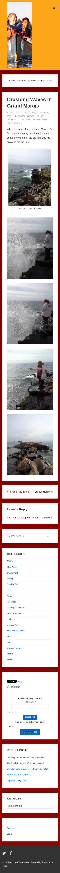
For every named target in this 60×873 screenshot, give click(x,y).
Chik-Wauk (12, 567)
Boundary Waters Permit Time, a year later (26, 757)
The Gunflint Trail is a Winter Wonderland (25, 763)
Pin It (20, 682)
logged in (26, 517)
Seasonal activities (15, 630)
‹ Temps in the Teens (18, 491)
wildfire (10, 654)
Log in (9, 834)
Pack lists (11, 602)
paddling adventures (16, 607)
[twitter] (4, 854)
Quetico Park (13, 625)
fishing (10, 579)
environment (12, 573)
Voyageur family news (16, 780)
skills (9, 636)
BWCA (10, 561)
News (31, 116)
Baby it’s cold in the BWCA (19, 775)
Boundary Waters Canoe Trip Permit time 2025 (27, 769)
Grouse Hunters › (43, 491)
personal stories (14, 613)
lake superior (14, 123)
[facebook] (11, 854)
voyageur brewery (15, 648)
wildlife (10, 659)
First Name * (30, 702)
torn (8, 642)
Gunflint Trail (12, 584)
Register (10, 828)
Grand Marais (41, 120)
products (11, 619)
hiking (9, 590)
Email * (11, 712)
